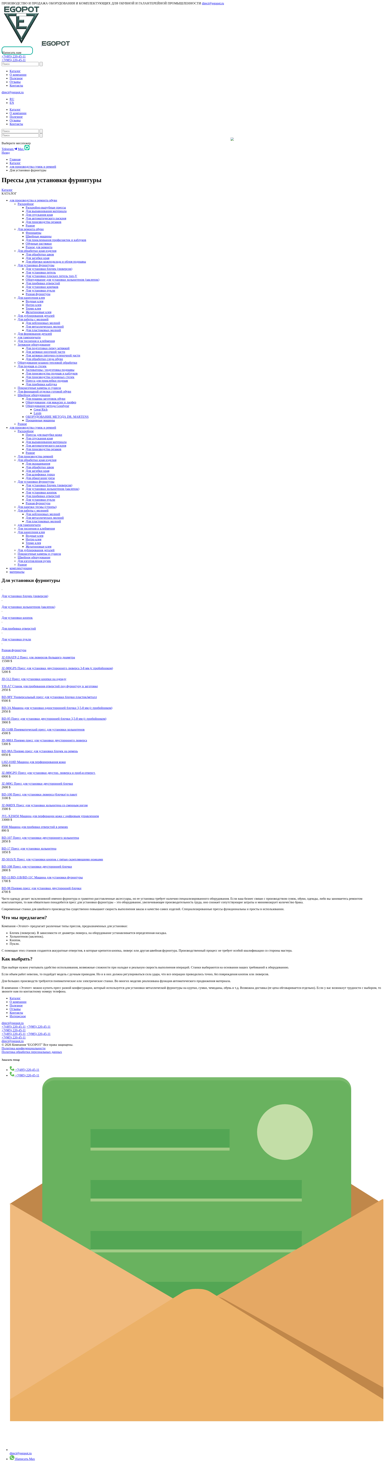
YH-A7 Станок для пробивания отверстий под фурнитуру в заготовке (50, 686)
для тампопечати (29, 337)
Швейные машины (39, 236)
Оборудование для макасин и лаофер (51, 402)
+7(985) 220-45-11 (14, 60)
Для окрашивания (38, 463)
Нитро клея (33, 305)
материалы (17, 571)
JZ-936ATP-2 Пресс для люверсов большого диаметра (38, 657)
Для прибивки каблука (41, 384)
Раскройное (26, 204)
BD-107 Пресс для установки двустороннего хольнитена (40, 837)
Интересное (18, 1016)
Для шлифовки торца (40, 474)
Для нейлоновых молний (43, 323)
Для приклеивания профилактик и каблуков (56, 240)
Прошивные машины (40, 420)
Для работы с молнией (33, 319)
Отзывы (15, 82)
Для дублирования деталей (36, 315)
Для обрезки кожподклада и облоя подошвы (56, 261)
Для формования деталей (35, 333)
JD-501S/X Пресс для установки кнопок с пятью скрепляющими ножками (52, 859)
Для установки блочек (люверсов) (49, 269)
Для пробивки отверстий (43, 283)
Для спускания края (39, 214)
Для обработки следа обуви (44, 359)
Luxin (37, 413)
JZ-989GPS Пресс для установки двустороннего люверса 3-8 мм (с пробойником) (57, 668)
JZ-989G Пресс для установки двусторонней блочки (37, 783)
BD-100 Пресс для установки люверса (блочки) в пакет (39, 794)
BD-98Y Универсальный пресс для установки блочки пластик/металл (49, 697)
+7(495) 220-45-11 (14, 56)
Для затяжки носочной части (45, 351)
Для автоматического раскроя (46, 218)
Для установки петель (41, 272)
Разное (30, 225)
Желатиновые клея (38, 312)
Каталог (15, 71)
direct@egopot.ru (213, 3)
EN (12, 102)
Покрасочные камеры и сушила (39, 388)
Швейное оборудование (34, 395)
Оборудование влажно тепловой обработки (47, 362)
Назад (6, 152)
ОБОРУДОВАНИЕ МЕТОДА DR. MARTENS (57, 416)
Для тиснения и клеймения (36, 341)
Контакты (16, 85)
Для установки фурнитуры (36, 265)
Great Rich (41, 409)
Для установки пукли (40, 290)
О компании (18, 74)
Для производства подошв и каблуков (52, 373)
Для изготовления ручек (34, 561)
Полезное (16, 78)
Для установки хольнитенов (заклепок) (52, 489)
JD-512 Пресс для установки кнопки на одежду (34, 679)
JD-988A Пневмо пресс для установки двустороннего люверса (44, 740)
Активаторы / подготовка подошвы (50, 370)
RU (12, 99)
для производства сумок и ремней (33, 166)
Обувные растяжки (39, 243)
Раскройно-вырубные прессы (46, 207)
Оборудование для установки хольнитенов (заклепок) (62, 279)
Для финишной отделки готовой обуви (44, 391)
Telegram (8, 149)
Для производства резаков (43, 222)
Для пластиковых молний (43, 330)
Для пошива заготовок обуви (45, 398)
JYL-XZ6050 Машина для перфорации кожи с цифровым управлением (50, 816)
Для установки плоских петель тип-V (51, 276)
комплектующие (21, 568)
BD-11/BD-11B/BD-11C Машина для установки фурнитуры (42, 877)
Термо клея (33, 308)
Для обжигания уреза (40, 478)
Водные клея (34, 301)
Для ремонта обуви (31, 229)
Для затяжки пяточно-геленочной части (53, 355)
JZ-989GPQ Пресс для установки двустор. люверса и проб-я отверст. (48, 772)
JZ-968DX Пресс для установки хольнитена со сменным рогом (45, 805)
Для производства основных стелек (50, 377)
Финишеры (33, 232)
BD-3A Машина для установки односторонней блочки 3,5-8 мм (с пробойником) (57, 708)
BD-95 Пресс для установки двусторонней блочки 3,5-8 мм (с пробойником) (54, 718)
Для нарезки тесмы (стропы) (37, 507)
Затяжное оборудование (34, 344)
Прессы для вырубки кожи (44, 434)
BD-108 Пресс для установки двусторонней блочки (37, 866)
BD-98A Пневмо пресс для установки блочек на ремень (40, 751)
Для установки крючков (42, 287)
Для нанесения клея (31, 297)
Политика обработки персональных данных (32, 1052)
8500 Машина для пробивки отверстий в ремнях (35, 827)
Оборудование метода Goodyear (47, 406)
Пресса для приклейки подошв (47, 380)
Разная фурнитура (38, 294)
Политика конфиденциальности (24, 1048)
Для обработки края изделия (37, 250)
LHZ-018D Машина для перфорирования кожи (34, 762)
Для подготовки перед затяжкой (48, 348)
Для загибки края (37, 258)
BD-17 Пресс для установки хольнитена (29, 848)
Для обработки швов (40, 254)
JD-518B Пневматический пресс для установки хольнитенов (43, 729)
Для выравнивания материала (46, 211)
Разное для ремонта (39, 247)
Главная (15, 159)
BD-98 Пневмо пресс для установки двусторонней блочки (41, 888)
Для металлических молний (45, 326)
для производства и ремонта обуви (33, 200)
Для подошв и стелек (32, 366)
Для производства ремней (35, 456)
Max (21, 149)
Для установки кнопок (41, 492)
